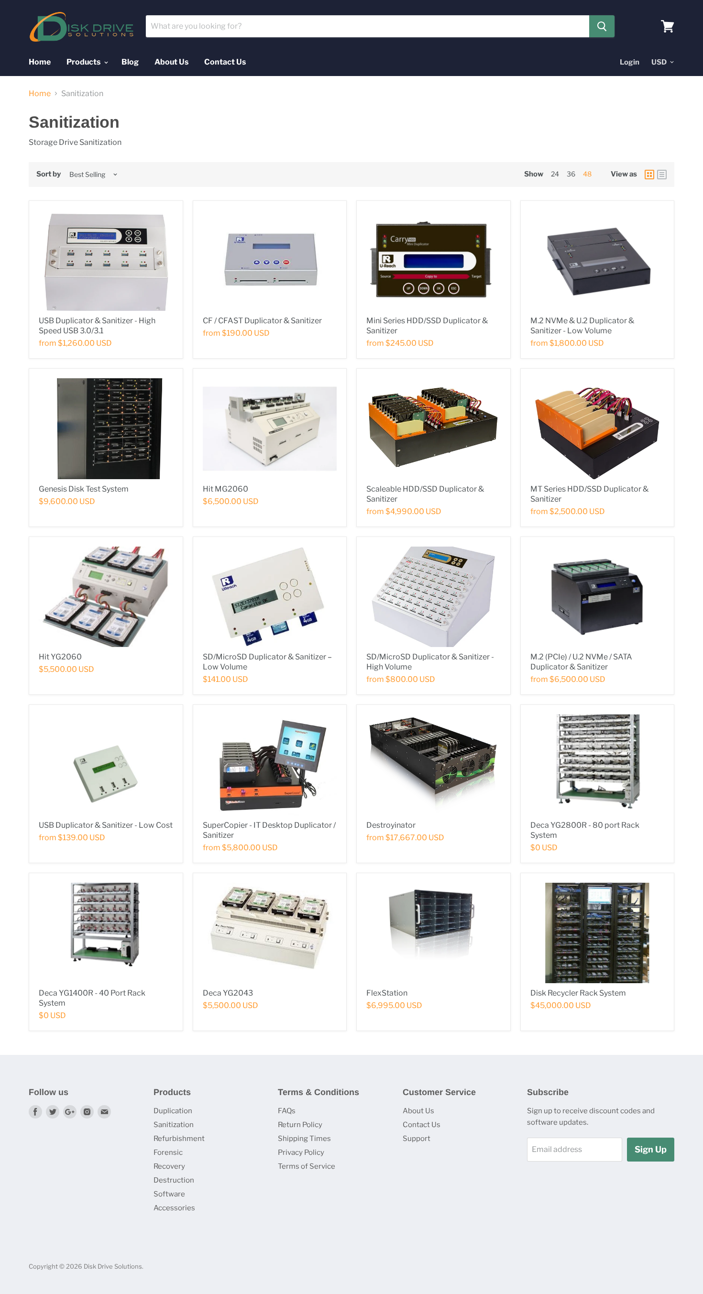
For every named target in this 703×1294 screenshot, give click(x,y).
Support (416, 1138)
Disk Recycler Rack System (578, 993)
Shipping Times (304, 1138)
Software (169, 1194)
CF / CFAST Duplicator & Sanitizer (262, 320)
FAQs (287, 1111)
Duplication (173, 1111)
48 (587, 174)
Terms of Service (306, 1166)
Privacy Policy (301, 1152)
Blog (130, 61)
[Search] (602, 26)
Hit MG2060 (225, 488)
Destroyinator (391, 825)
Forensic (168, 1152)
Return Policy (300, 1124)
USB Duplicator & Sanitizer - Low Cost (106, 825)
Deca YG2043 (228, 993)
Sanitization (174, 1124)
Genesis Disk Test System (84, 488)
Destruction (174, 1180)
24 (555, 174)
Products (84, 61)
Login (629, 62)
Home (40, 61)
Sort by (48, 174)
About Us (171, 61)
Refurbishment (179, 1138)
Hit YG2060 (60, 656)
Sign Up (651, 1149)
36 (571, 174)
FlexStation (386, 993)
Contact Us (225, 61)
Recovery (169, 1166)
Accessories (174, 1208)
